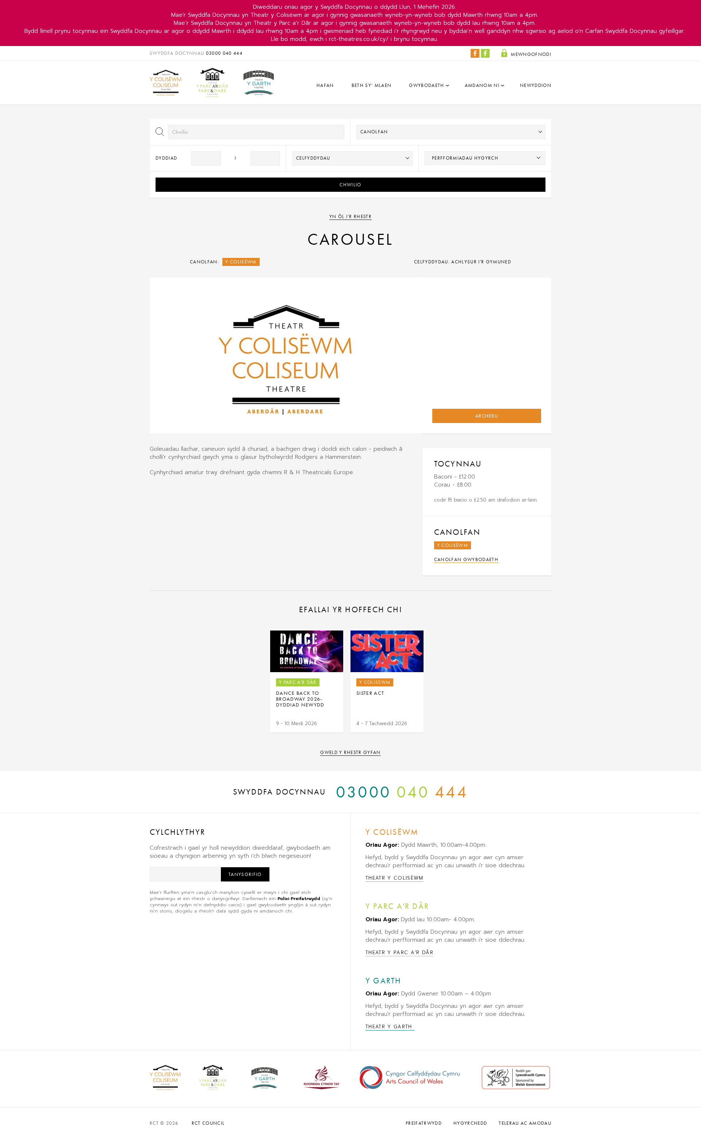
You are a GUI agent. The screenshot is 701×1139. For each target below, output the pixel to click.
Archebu (486, 416)
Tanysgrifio (245, 874)
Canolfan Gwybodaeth (466, 559)
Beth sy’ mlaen (372, 85)
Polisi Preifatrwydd (298, 898)
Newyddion (535, 85)
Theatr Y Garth (389, 1026)
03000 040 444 (224, 53)
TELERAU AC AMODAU (525, 1123)
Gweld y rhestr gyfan (350, 752)
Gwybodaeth (426, 85)
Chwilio (350, 185)
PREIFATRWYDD (424, 1123)
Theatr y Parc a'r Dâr (399, 952)
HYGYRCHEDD (470, 1123)
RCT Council (208, 1123)
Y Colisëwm (240, 262)
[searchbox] (485, 158)
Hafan (325, 85)
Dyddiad (166, 158)
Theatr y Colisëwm (394, 878)
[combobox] (485, 158)
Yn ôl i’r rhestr (350, 216)
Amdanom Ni (482, 85)
